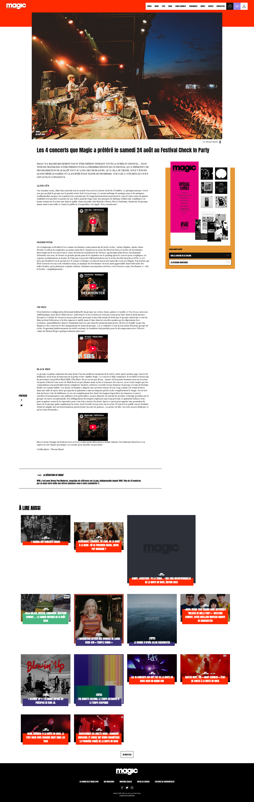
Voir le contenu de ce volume (181, 255)
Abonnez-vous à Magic (237, 6)
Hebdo (149, 6)
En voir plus (127, 754)
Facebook (21, 400)
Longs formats (180, 6)
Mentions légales (126, 781)
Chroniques (193, 6)
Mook (157, 6)
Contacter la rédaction (127, 795)
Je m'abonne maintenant (179, 262)
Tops (163, 6)
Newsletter (221, 6)
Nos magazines (109, 781)
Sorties (210, 6)
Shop (229, 6)
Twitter (21, 405)
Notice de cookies (143, 781)
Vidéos (203, 6)
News (170, 6)
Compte (244, 6)
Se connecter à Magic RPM (89, 781)
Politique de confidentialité (164, 781)
